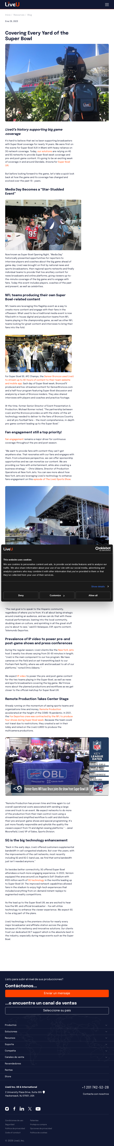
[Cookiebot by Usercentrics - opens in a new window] (98, 549)
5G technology (36, 880)
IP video (21, 676)
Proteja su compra (38, 1125)
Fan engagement (14, 439)
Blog (29, 15)
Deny (21, 595)
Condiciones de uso (14, 1121)
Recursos (10, 1038)
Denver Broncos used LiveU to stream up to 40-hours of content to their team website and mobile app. (39, 380)
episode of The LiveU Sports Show (52, 479)
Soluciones (11, 1032)
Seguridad (9, 1125)
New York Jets (66, 650)
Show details (98, 586)
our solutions (44, 151)
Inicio (8, 15)
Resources (19, 15)
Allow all (93, 595)
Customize (55, 595)
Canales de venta (14, 1057)
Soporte (9, 1044)
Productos (10, 1025)
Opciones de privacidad (41, 1129)
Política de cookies (38, 1133)
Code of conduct (12, 1133)
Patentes (34, 1121)
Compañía (10, 1051)
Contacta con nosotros (96, 1094)
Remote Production (50, 709)
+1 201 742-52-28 (95, 1087)
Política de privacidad (15, 1129)
